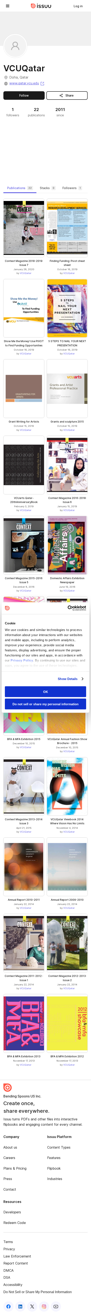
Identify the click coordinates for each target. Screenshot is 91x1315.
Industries (54, 1179)
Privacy (9, 1249)
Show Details (67, 679)
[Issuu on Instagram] (44, 1306)
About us (10, 1147)
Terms (8, 1242)
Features (54, 1158)
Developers (12, 1212)
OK (45, 691)
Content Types (58, 1147)
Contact (9, 1189)
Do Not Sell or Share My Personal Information (37, 1292)
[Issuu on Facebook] (8, 1306)
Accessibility (12, 1285)
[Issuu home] (41, 6)
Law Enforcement (17, 1256)
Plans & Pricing (14, 1168)
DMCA (8, 1270)
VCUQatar (25, 273)
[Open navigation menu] (7, 6)
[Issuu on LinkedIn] (20, 1306)
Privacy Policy (22, 660)
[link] (78, 6)
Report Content (15, 1263)
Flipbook (54, 1168)
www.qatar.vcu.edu (27, 83)
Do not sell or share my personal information (45, 704)
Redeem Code (14, 1223)
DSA (6, 1277)
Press (7, 1179)
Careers (9, 1158)
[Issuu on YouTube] (56, 1306)
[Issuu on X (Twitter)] (32, 1306)
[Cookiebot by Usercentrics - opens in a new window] (67, 608)
